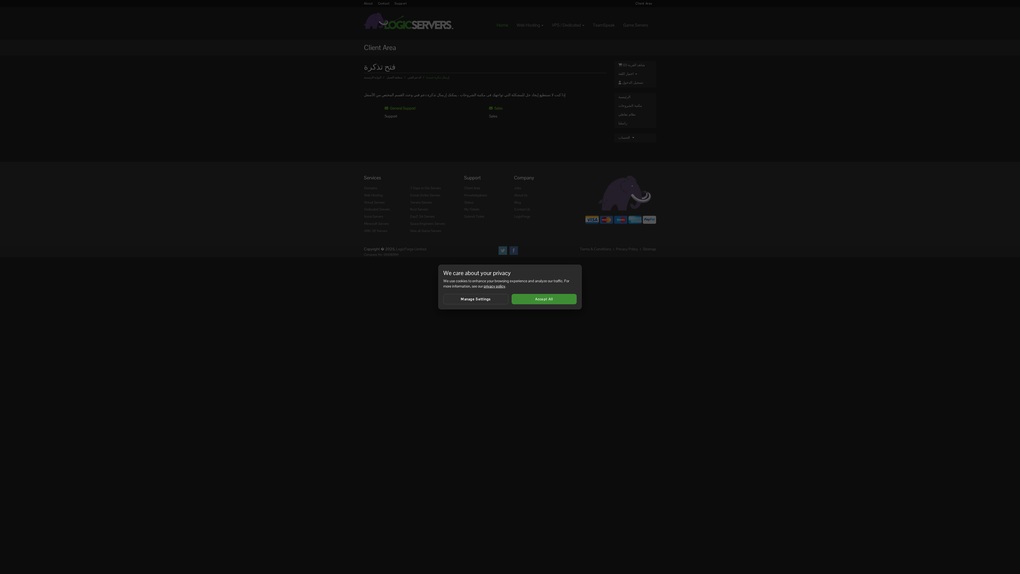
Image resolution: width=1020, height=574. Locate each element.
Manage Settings (476, 299)
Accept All (544, 299)
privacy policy (494, 286)
